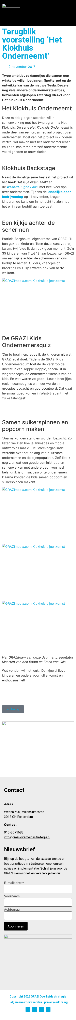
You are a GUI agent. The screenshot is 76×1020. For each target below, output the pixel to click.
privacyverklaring (56, 1002)
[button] (71, 16)
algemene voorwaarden (26, 1002)
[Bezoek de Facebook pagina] (48, 1009)
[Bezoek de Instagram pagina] (28, 1009)
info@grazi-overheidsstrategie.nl (27, 837)
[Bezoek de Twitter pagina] (34, 1009)
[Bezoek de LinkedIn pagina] (41, 1009)
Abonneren (15, 926)
